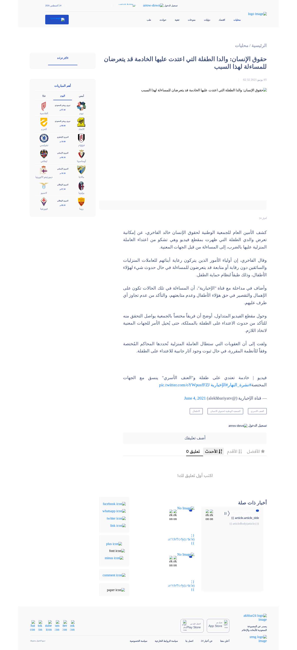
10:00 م (62, 142)
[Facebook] (114, 503)
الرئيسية (259, 45)
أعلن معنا (224, 641)
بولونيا (81, 193)
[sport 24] (57, 19)
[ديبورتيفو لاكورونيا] (43, 169)
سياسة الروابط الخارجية (166, 641)
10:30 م (62, 173)
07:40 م (62, 110)
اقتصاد (222, 19)
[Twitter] (116, 518)
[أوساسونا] (81, 153)
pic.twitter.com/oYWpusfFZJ (184, 385)
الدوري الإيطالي (62, 185)
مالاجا (81, 177)
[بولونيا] (81, 185)
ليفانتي (44, 161)
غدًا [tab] (44, 96)
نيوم (81, 113)
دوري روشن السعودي (62, 105)
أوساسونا (81, 161)
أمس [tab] (81, 96)
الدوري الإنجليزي (62, 137)
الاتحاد (81, 129)
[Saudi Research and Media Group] (252, 639)
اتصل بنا (189, 641)
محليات (237, 19)
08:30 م (62, 157)
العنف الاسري (257, 411)
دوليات (207, 19)
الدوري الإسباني (62, 153)
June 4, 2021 (195, 398)
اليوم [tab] (62, 95)
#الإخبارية (219, 385)
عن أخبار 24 (207, 641)
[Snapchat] (32, 625)
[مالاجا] (81, 169)
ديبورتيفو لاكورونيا (44, 177)
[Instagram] (57, 625)
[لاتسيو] (43, 185)
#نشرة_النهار (239, 385)
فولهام (81, 145)
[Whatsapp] (114, 511)
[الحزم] (43, 122)
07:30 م (62, 189)
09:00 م (62, 126)
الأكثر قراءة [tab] (62, 58)
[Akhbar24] (252, 618)
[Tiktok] (40, 625)
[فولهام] (81, 138)
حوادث (163, 19)
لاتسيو (44, 193)
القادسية (44, 113)
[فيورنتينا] (43, 201)
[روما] (81, 201)
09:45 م (62, 205)
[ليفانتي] (43, 153)
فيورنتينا (44, 208)
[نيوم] (81, 106)
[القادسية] (43, 106)
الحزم (44, 129)
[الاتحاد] (81, 122)
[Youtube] (48, 625)
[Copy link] (118, 525)
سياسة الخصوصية (138, 641)
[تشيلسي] (43, 138)
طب (149, 19)
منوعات (191, 19)
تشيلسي (44, 145)
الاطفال (196, 411)
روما (81, 208)
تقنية (177, 19)
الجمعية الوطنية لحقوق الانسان (225, 411)
